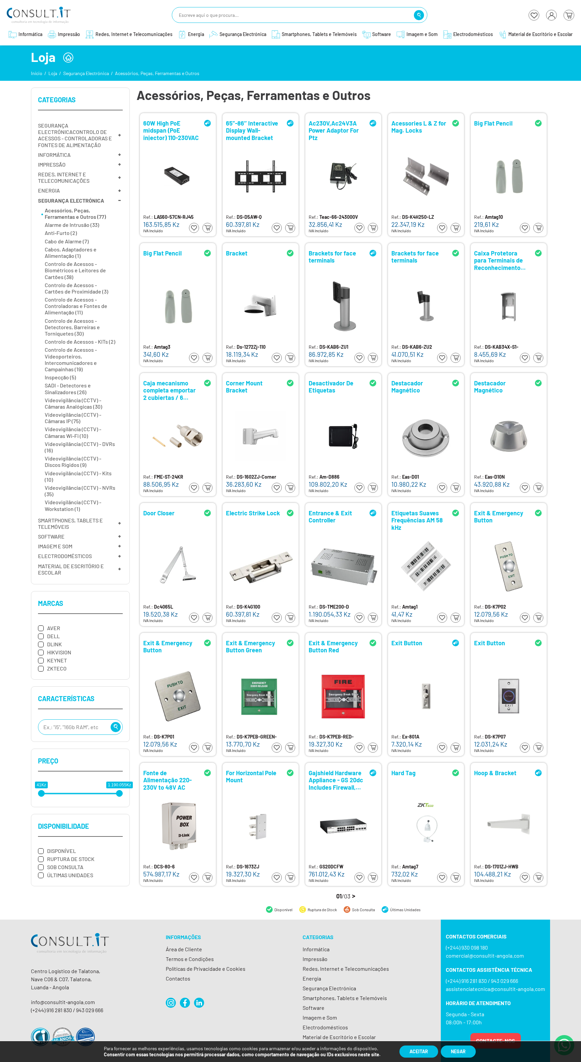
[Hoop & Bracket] (508, 826)
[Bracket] (260, 306)
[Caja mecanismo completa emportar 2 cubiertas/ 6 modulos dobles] (178, 436)
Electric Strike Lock (253, 513)
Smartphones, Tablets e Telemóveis (345, 998)
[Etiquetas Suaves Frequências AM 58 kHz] (426, 566)
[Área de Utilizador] (551, 15)
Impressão (315, 959)
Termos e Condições (190, 959)
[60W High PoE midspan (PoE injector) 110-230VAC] (177, 176)
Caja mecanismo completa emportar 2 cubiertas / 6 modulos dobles (169, 390)
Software (313, 1007)
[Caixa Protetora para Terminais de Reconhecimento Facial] (508, 306)
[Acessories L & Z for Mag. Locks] (426, 176)
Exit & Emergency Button (498, 517)
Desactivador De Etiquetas (331, 387)
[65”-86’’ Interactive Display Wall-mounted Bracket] (260, 176)
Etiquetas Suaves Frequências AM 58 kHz (417, 520)
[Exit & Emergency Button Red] (343, 696)
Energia (312, 978)
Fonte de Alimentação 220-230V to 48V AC (167, 779)
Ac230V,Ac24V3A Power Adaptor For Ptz (334, 130)
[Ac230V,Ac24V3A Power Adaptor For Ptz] (343, 176)
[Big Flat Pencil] (508, 176)
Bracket (236, 253)
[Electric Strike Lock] (260, 566)
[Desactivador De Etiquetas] (343, 436)
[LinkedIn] (199, 1003)
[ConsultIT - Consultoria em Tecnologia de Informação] (70, 949)
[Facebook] (185, 1003)
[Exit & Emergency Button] (508, 566)
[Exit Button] (426, 696)
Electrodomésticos (325, 1027)
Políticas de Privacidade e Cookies (205, 968)
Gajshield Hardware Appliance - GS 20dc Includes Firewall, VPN (336, 779)
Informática (316, 949)
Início (36, 73)
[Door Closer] (178, 566)
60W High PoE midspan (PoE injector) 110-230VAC (171, 130)
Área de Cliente (184, 949)
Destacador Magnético (407, 387)
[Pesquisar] (419, 15)
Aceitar (419, 1051)
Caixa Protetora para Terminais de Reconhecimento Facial (498, 260)
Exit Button (406, 643)
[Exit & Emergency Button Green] (261, 696)
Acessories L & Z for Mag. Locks (418, 127)
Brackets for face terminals (332, 257)
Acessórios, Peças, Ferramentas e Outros (157, 73)
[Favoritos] (534, 15)
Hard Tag (403, 773)
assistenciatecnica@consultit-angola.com (495, 989)
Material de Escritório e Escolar (339, 1037)
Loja (52, 73)
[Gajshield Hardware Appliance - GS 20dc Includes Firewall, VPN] (343, 826)
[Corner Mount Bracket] (260, 436)
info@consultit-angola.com (63, 1002)
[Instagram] (171, 1003)
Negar (458, 1051)
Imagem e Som (320, 1017)
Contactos (178, 978)
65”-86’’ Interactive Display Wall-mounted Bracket (252, 130)
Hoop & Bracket (495, 773)
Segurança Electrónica (86, 73)
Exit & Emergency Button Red (333, 647)
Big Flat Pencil (493, 123)
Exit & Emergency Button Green (250, 647)
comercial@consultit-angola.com (485, 955)
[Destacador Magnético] (426, 436)
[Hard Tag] (426, 826)
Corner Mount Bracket (244, 387)
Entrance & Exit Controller (330, 517)
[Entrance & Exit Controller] (343, 566)
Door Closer (159, 513)
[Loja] (68, 57)
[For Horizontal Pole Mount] (260, 826)
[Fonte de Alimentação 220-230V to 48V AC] (177, 826)
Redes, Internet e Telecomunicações (346, 968)
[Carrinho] (569, 15)
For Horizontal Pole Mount (251, 776)
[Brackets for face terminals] (343, 306)
